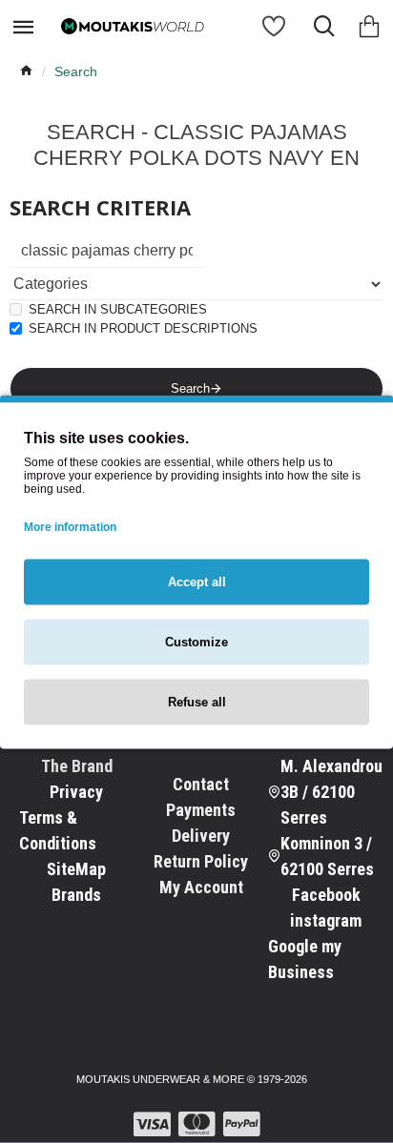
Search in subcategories (118, 309)
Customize (196, 641)
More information (70, 526)
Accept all (197, 581)
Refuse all (197, 701)
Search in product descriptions (143, 328)
